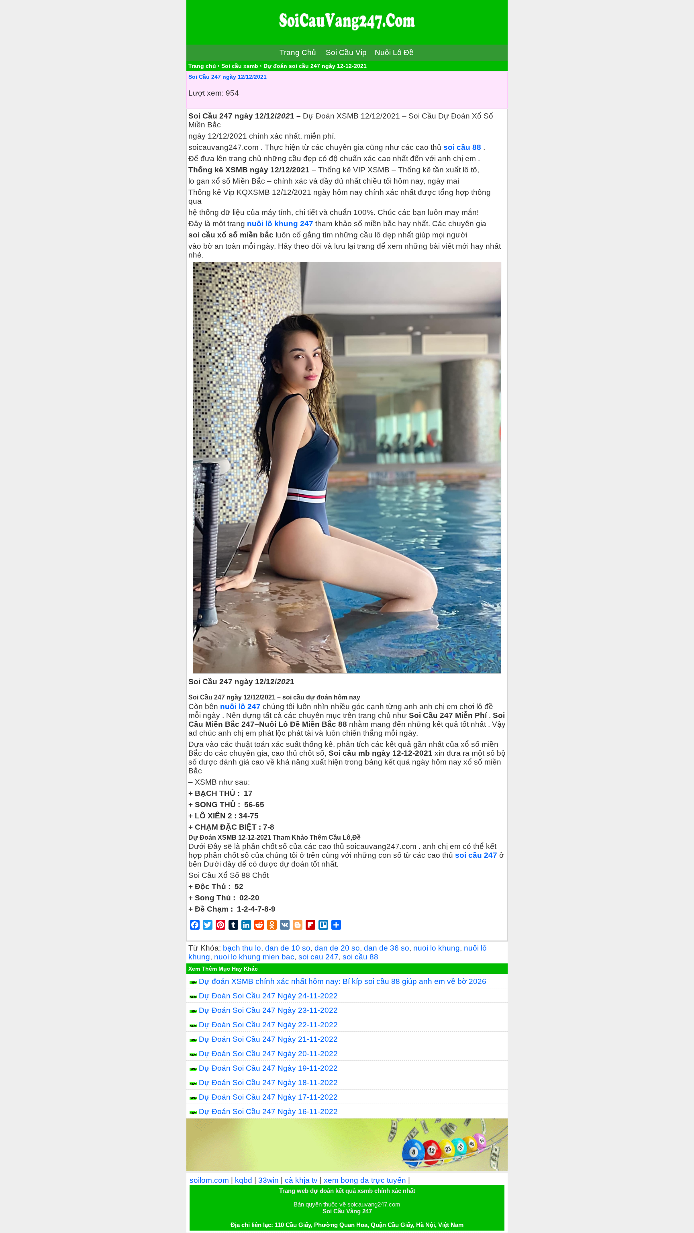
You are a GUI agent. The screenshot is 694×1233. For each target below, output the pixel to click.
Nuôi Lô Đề (394, 52)
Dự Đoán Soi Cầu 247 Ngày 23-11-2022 (268, 1010)
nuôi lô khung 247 (280, 223)
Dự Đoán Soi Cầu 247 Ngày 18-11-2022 (268, 1082)
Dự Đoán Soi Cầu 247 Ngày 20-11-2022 (268, 1053)
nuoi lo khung (436, 948)
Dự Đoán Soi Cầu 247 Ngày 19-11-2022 (268, 1068)
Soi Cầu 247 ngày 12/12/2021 (227, 77)
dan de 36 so (386, 948)
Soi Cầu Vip (346, 52)
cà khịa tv (301, 1180)
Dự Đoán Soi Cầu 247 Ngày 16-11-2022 (268, 1111)
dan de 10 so (287, 948)
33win (268, 1180)
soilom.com (209, 1180)
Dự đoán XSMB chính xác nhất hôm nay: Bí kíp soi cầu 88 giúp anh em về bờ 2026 (342, 981)
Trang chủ (202, 66)
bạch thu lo (242, 948)
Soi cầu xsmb (239, 66)
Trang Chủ (298, 52)
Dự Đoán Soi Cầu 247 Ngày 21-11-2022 (268, 1039)
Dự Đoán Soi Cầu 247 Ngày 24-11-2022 (268, 996)
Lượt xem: (206, 93)
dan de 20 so (337, 948)
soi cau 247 (318, 957)
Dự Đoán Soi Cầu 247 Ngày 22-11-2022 (268, 1024)
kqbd (243, 1180)
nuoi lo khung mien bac (254, 957)
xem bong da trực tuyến (365, 1180)
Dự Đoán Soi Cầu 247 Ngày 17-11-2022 (268, 1097)
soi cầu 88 (462, 147)
